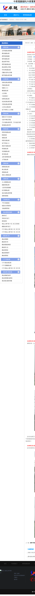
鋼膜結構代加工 (6, 226)
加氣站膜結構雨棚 (7, 82)
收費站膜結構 (5, 99)
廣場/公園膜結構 (6, 175)
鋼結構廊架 (5, 250)
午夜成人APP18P (19, 19)
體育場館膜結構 (6, 64)
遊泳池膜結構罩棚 (7, 193)
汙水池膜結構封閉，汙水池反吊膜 (11, 122)
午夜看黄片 (11, 19)
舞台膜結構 (5, 169)
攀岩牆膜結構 (5, 53)
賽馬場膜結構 (5, 59)
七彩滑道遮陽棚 (6, 187)
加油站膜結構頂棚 (7, 101)
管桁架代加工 (5, 218)
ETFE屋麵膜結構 (6, 265)
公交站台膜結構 (6, 107)
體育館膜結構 (27, 15)
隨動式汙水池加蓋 (7, 117)
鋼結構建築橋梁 (6, 244)
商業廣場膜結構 (6, 132)
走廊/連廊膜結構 (6, 157)
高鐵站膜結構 (5, 85)
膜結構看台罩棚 (6, 67)
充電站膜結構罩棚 (7, 104)
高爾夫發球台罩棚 (7, 72)
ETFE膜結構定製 (6, 262)
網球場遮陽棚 (5, 56)
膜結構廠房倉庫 (6, 275)
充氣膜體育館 (5, 208)
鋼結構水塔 (5, 242)
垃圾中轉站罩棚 (6, 119)
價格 (25, 19)
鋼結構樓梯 (5, 239)
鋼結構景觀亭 (5, 252)
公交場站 (4, 93)
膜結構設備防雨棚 (7, 280)
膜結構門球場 (5, 61)
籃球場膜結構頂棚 (7, 75)
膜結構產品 (5, 43)
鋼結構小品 (5, 247)
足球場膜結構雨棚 (7, 50)
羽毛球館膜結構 (6, 69)
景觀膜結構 (5, 172)
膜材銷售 (4, 221)
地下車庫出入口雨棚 (7, 109)
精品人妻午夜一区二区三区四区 (10, 223)
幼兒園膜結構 (5, 190)
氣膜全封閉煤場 (6, 205)
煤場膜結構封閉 (6, 125)
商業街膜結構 (5, 140)
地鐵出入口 (5, 88)
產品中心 (16, 15)
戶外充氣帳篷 (5, 203)
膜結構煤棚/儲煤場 (7, 278)
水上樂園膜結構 (6, 182)
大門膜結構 (5, 159)
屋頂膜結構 (5, 154)
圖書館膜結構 (5, 166)
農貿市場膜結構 (6, 146)
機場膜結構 (5, 90)
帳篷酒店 (4, 135)
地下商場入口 (5, 143)
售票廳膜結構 (5, 151)
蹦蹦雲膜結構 (5, 185)
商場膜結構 (5, 148)
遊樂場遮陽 (5, 195)
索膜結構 (4, 137)
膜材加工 (4, 215)
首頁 (5, 15)
